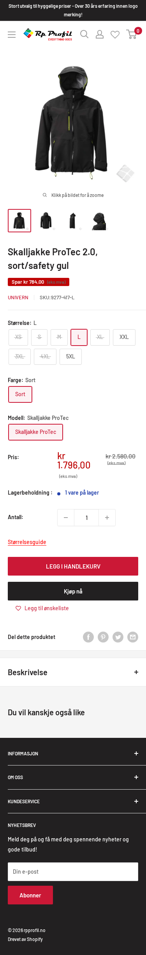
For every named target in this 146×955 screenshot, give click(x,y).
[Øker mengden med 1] (107, 517)
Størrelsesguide (27, 542)
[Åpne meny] (12, 35)
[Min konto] (100, 34)
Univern (18, 297)
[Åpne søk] (84, 34)
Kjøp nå (73, 591)
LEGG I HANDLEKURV (73, 566)
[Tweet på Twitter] (118, 637)
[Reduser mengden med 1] (66, 517)
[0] (132, 34)
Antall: (15, 517)
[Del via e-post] (132, 637)
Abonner (30, 895)
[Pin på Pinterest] (103, 637)
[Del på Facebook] (88, 637)
